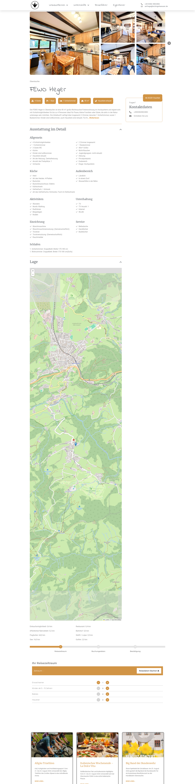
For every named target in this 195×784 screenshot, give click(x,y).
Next (168, 43)
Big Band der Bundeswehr (141, 763)
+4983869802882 (141, 112)
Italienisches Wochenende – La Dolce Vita (96, 765)
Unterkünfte (80, 5)
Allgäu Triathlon (44, 763)
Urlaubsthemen (57, 5)
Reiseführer (101, 5)
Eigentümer (119, 5)
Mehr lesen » (39, 781)
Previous (26, 43)
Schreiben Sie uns (141, 116)
